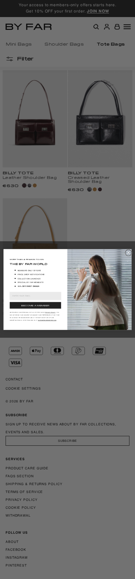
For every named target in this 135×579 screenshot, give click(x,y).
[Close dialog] (128, 252)
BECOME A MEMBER (35, 305)
